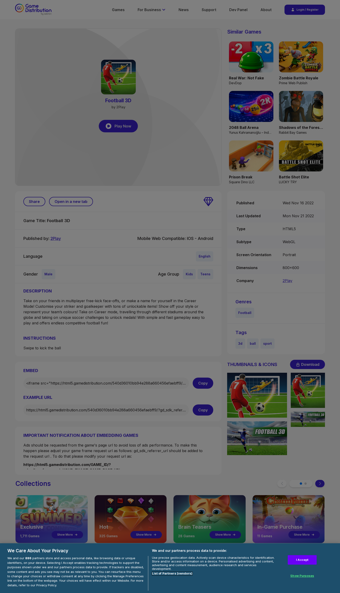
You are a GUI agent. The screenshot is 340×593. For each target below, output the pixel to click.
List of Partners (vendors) (172, 573)
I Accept (302, 560)
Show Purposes (302, 576)
